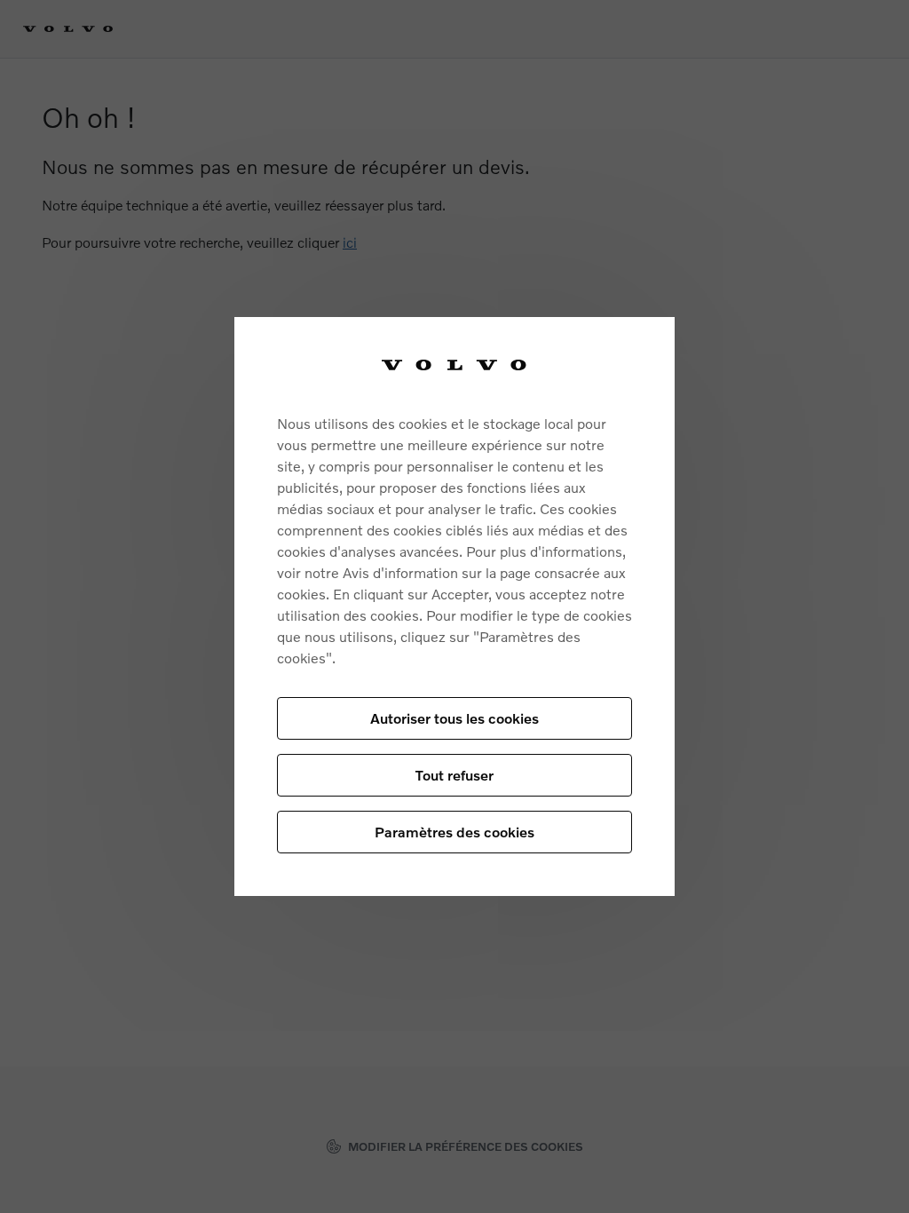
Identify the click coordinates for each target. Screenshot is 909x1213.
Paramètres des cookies (454, 831)
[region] (454, 607)
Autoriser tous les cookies (454, 718)
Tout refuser (454, 774)
